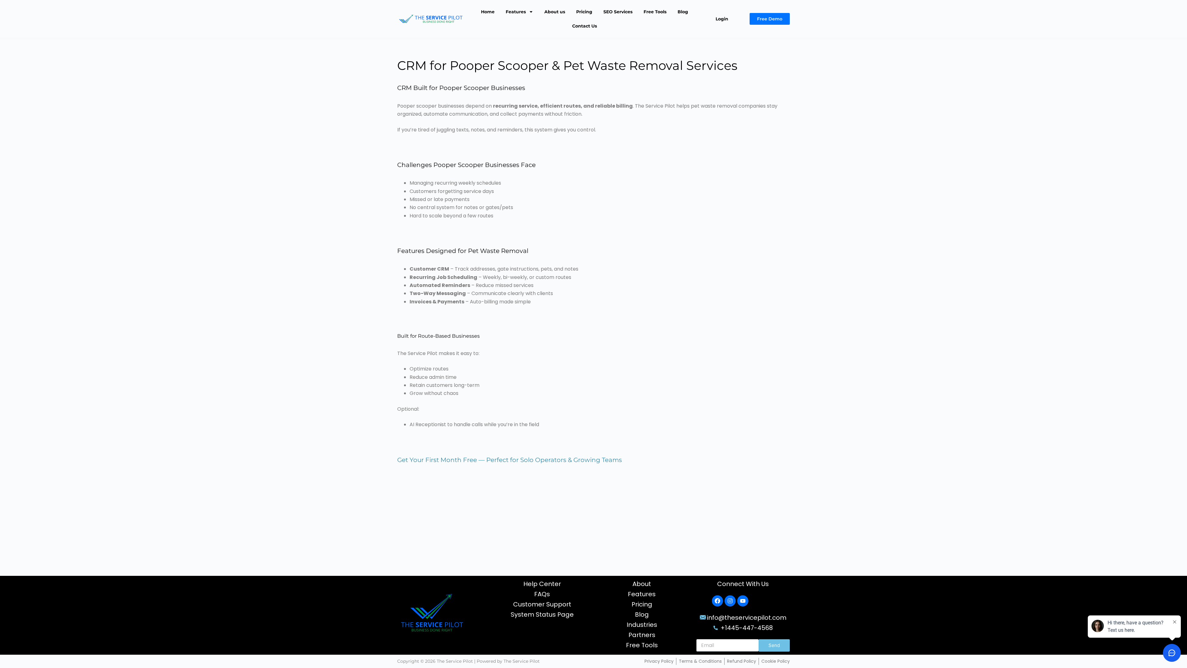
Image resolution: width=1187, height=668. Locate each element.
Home (488, 12)
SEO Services (617, 12)
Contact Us (584, 26)
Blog (683, 12)
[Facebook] (717, 600)
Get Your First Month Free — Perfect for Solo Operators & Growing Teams (509, 460)
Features (516, 12)
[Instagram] (730, 600)
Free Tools (655, 12)
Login (722, 19)
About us (554, 12)
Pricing (584, 12)
